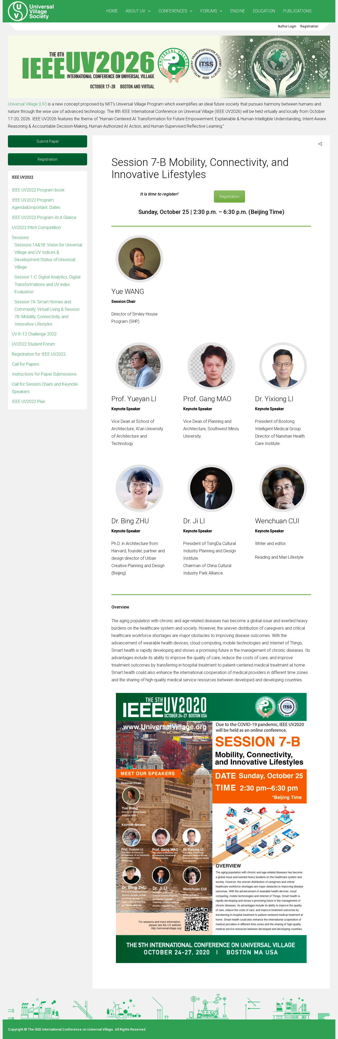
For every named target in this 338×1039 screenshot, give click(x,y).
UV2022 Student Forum (33, 344)
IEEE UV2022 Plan (28, 401)
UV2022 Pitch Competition (36, 227)
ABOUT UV (135, 10)
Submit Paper (47, 141)
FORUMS (208, 10)
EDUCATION (264, 10)
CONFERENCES (172, 10)
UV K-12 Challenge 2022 (34, 334)
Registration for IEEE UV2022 (39, 354)
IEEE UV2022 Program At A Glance (44, 217)
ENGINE (237, 10)
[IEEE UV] (31, 20)
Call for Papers (25, 364)
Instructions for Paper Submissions (44, 374)
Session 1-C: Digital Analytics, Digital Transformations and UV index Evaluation (47, 284)
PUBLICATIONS (297, 10)
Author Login (287, 26)
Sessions (20, 237)
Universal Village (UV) (28, 104)
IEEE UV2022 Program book (38, 190)
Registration (309, 26)
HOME (112, 10)
